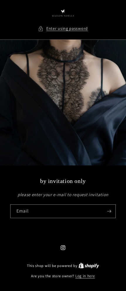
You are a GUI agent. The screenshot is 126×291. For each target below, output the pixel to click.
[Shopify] (89, 265)
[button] (63, 28)
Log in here (85, 275)
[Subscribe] (109, 211)
